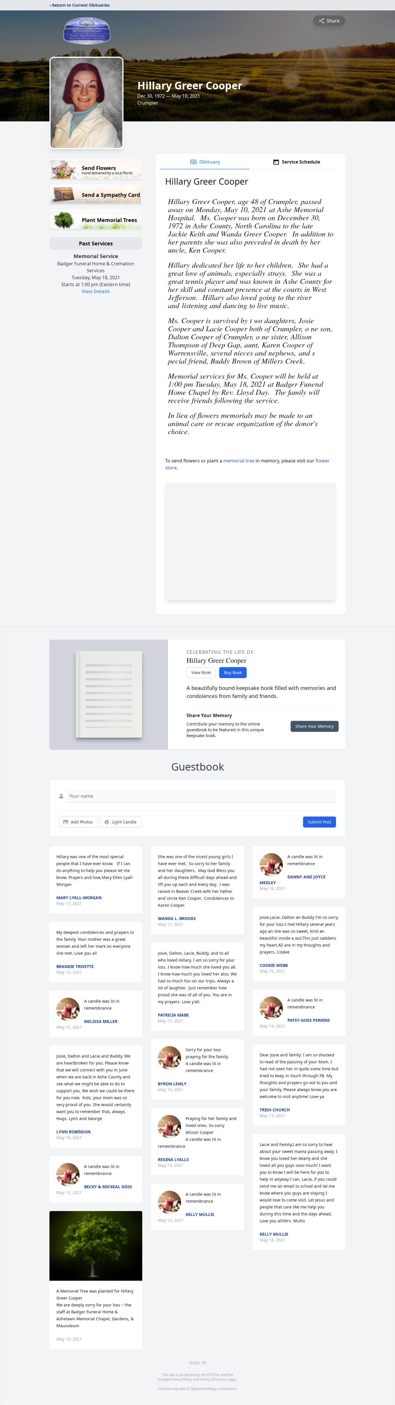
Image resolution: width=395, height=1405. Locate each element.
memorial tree (238, 461)
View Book (201, 672)
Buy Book (233, 672)
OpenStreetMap (204, 1388)
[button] (96, 1246)
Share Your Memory (315, 726)
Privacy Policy (181, 1379)
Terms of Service (213, 1379)
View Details (96, 291)
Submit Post (319, 822)
